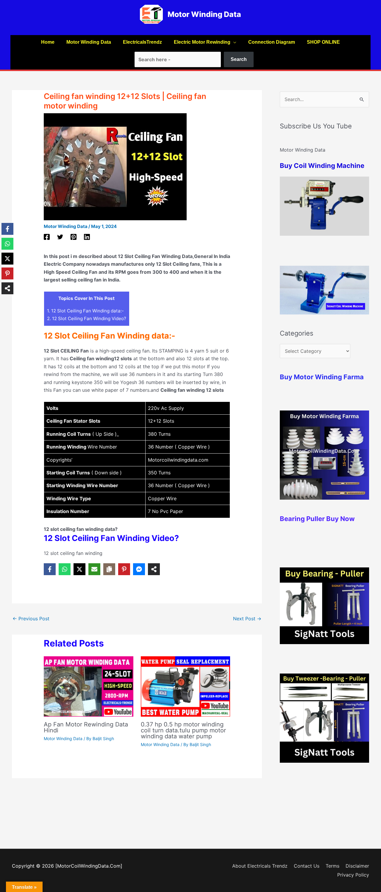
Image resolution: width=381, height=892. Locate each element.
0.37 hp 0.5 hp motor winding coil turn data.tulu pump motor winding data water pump (183, 730)
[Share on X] (79, 569)
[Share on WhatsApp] (65, 569)
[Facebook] (47, 237)
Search (239, 59)
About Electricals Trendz (260, 866)
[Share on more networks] (154, 569)
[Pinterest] (73, 237)
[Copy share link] (109, 569)
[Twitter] (60, 237)
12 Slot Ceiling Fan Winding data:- (85, 311)
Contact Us (306, 866)
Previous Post (31, 619)
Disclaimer (357, 866)
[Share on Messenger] (139, 569)
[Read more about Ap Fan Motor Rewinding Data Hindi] (88, 686)
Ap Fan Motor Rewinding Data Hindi (86, 727)
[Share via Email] (94, 569)
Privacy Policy (353, 875)
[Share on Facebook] (50, 569)
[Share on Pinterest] (124, 569)
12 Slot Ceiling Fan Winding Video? (86, 318)
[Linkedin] (87, 237)
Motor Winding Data (204, 14)
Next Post (247, 619)
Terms (332, 866)
